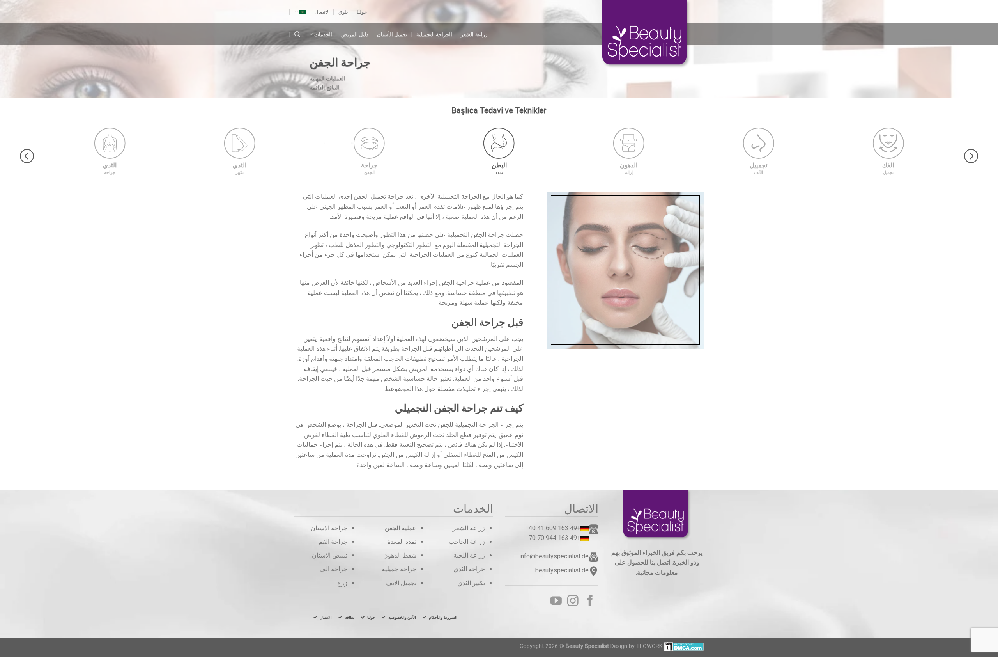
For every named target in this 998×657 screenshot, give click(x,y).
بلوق (343, 11)
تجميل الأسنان (392, 34)
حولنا (362, 11)
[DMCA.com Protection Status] (684, 646)
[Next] (27, 155)
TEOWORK (649, 646)
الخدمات (323, 34)
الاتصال (322, 11)
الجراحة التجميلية (434, 34)
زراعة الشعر (474, 34)
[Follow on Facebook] (590, 601)
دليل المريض (354, 34)
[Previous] (971, 155)
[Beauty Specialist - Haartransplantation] (653, 35)
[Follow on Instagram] (573, 601)
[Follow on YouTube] (556, 601)
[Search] (297, 34)
